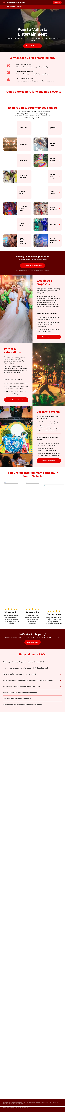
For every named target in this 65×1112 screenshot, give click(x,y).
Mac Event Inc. (15, 1107)
